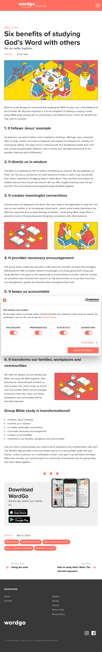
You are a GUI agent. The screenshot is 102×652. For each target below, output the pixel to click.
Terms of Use (58, 609)
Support (55, 596)
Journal (55, 605)
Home (7, 596)
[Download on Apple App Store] (18, 513)
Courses (8, 600)
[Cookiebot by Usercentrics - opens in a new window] (87, 300)
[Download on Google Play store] (19, 520)
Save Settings (83, 350)
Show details (88, 342)
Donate (55, 600)
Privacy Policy (49, 317)
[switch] (38, 333)
